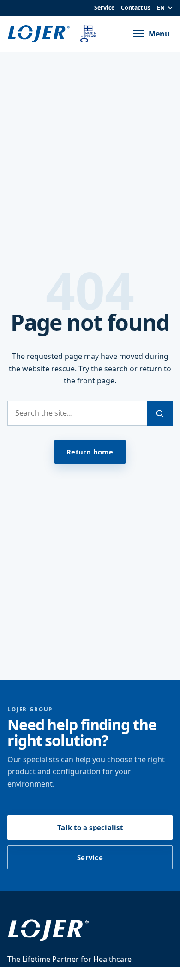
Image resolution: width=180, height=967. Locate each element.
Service (104, 8)
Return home (89, 451)
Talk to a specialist (89, 827)
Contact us (135, 8)
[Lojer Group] (40, 33)
